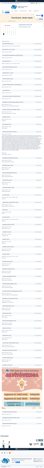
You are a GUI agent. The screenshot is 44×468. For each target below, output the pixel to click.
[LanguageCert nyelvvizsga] (36, 444)
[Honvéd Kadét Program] (30, 444)
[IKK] (39, 440)
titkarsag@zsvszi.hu (39, 460)
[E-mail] (5, 453)
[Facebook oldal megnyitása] (31, 3)
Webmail (3, 12)
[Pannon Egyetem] (41, 444)
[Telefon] (7, 453)
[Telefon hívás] (34, 3)
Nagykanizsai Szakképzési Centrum (23, 449)
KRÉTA (8, 12)
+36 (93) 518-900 (39, 458)
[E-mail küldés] (33, 3)
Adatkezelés (37, 466)
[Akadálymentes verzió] (36, 3)
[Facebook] (2, 453)
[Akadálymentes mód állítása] (10, 453)
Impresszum (41, 466)
